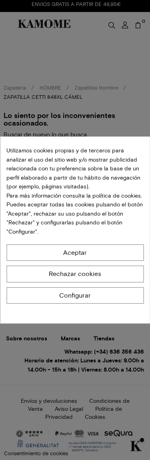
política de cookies (116, 195)
